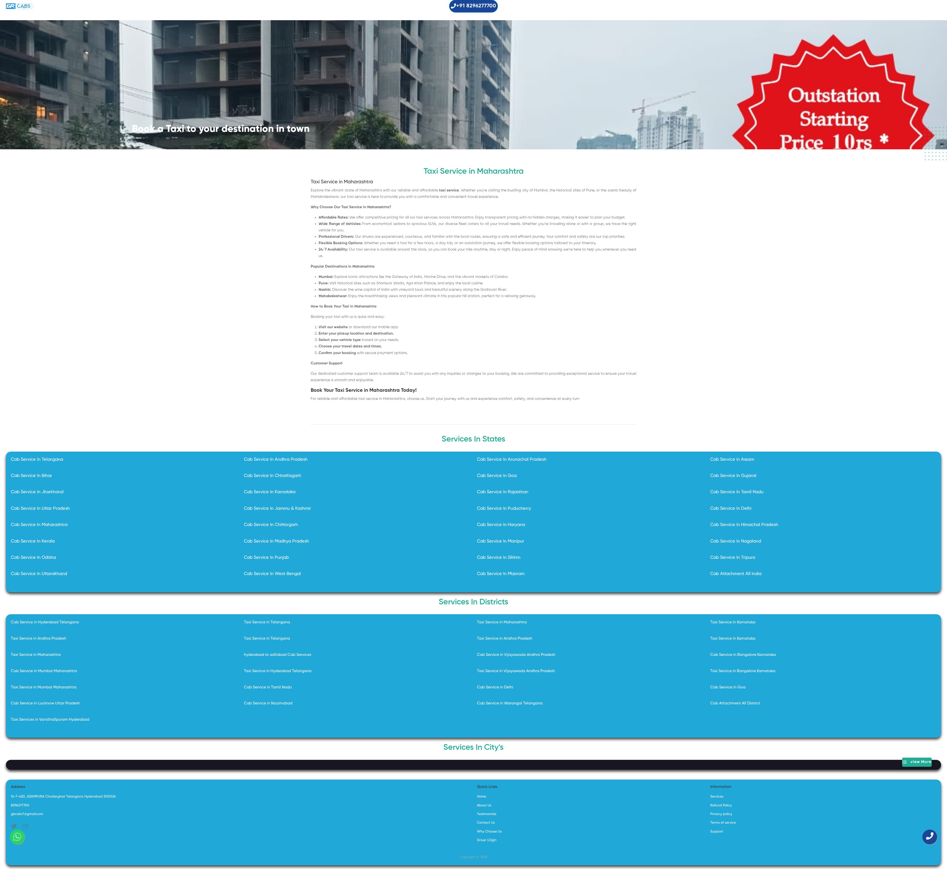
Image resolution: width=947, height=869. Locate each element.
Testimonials (486, 814)
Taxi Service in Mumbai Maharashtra (43, 687)
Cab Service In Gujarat (733, 476)
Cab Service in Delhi (495, 687)
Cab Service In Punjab (266, 557)
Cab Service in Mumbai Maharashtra (44, 671)
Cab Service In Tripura (732, 557)
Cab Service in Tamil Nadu (268, 687)
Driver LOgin (486, 840)
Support (716, 831)
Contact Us (486, 822)
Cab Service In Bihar (31, 476)
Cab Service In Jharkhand (37, 492)
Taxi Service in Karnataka (732, 622)
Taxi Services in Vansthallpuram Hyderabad (50, 720)
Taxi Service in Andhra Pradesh (38, 639)
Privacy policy (721, 814)
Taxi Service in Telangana (267, 622)
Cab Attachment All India (736, 574)
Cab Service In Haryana (501, 525)
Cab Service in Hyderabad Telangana (45, 622)
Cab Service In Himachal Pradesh (744, 525)
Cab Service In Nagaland (735, 541)
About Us (484, 805)
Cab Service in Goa (728, 687)
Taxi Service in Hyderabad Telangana (277, 671)
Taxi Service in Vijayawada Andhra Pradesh (516, 671)
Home (481, 796)
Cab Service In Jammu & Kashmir (277, 508)
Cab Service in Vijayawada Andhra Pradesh (516, 655)
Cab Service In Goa (497, 476)
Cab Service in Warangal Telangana (510, 703)
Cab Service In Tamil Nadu (737, 492)
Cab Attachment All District (735, 703)
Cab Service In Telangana (37, 459)
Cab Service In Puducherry (504, 508)
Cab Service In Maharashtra (39, 525)
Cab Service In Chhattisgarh (272, 476)
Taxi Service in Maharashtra (502, 622)
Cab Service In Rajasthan (502, 492)
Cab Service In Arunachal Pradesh (511, 459)
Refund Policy (721, 805)
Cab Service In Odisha (33, 557)
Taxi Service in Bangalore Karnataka (742, 671)
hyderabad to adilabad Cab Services (277, 655)
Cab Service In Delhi (730, 508)
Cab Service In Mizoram (501, 574)
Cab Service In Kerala (33, 541)
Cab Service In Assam (732, 459)
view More (919, 762)
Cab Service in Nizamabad (268, 703)
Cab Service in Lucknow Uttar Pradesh (45, 703)
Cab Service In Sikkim (498, 557)
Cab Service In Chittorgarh (271, 525)
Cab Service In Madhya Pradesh (276, 541)
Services (716, 796)
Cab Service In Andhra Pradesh (276, 459)
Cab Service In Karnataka (269, 492)
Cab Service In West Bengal (272, 574)
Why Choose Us (489, 831)
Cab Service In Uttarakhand (39, 574)
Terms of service (723, 822)
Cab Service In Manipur (500, 541)
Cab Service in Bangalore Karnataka (743, 655)
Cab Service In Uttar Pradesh (40, 508)
